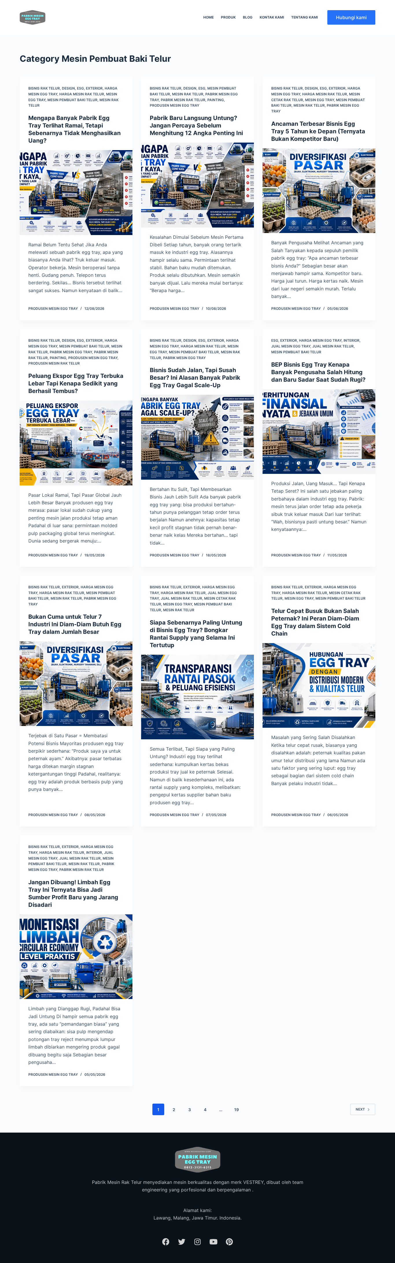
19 (236, 1109)
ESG (80, 88)
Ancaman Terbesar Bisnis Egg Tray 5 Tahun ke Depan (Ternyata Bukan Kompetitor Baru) (318, 131)
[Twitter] (181, 1241)
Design (68, 88)
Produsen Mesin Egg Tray (174, 105)
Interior (351, 340)
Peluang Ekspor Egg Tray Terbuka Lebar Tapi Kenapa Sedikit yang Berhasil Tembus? (75, 383)
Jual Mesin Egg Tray (290, 346)
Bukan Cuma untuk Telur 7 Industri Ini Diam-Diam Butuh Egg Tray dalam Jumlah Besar (74, 624)
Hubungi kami (351, 17)
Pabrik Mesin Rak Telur (183, 100)
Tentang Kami (304, 17)
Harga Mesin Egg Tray (320, 340)
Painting (215, 100)
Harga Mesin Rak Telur (81, 94)
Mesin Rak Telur (187, 94)
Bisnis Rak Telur (44, 88)
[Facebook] (165, 1241)
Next (360, 1109)
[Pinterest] (229, 1241)
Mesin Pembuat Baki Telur (72, 100)
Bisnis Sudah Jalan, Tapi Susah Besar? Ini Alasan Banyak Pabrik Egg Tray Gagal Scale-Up (195, 378)
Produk (228, 17)
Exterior (94, 88)
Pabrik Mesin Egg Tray (71, 352)
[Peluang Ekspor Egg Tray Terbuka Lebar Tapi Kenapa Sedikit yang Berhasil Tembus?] (76, 443)
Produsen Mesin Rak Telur (54, 363)
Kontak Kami (272, 17)
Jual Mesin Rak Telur (333, 346)
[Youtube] (213, 1241)
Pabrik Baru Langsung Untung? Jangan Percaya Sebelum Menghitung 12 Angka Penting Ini (196, 125)
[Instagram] (197, 1241)
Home (208, 17)
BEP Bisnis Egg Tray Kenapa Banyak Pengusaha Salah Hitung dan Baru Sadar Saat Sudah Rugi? (318, 372)
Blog (247, 17)
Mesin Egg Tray (319, 100)
